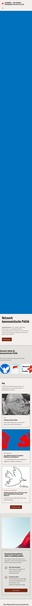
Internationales (12, 490)
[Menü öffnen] (3, 8)
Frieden (6, 490)
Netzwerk (9, 453)
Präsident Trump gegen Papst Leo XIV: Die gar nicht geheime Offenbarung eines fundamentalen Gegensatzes (15, 494)
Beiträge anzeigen (16, 507)
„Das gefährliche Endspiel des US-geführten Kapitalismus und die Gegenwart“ (13, 456)
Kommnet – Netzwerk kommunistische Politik (14, 3)
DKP (5, 417)
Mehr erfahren (6, 339)
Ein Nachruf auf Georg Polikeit (10, 420)
